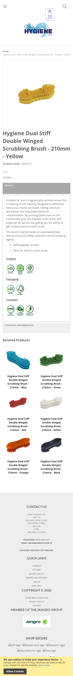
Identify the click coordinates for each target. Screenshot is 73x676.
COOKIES (36, 605)
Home (6, 51)
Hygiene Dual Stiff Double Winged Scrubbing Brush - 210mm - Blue (18, 381)
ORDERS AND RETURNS (36, 577)
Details (9, 185)
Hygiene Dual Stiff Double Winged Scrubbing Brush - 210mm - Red (18, 424)
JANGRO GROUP (36, 573)
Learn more (44, 665)
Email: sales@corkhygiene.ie (36, 543)
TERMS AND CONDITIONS (36, 598)
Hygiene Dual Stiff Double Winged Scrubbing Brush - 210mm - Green (51, 381)
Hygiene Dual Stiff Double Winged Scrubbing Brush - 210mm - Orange (18, 467)
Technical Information (19, 325)
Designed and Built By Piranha (36, 550)
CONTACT (36, 565)
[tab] (36, 188)
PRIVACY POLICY (36, 601)
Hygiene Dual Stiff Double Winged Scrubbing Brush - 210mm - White (51, 424)
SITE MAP (36, 569)
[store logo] (36, 19)
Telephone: (36, 539)
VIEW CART (36, 585)
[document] (36, 666)
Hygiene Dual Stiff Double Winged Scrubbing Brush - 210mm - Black (51, 467)
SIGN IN (36, 581)
